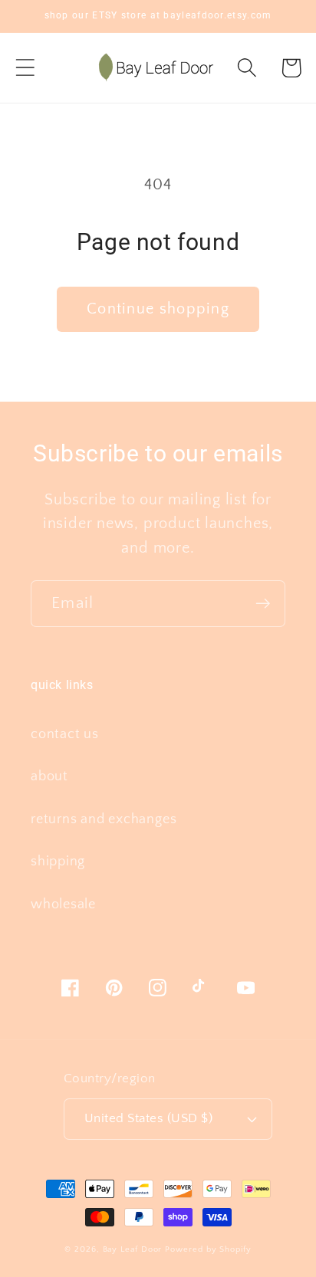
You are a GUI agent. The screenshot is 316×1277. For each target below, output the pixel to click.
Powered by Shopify (208, 1249)
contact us (65, 734)
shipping (58, 861)
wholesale (63, 904)
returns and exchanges (103, 819)
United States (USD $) (148, 1118)
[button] (25, 68)
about (49, 776)
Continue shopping (158, 308)
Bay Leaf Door (133, 1249)
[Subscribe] (263, 603)
